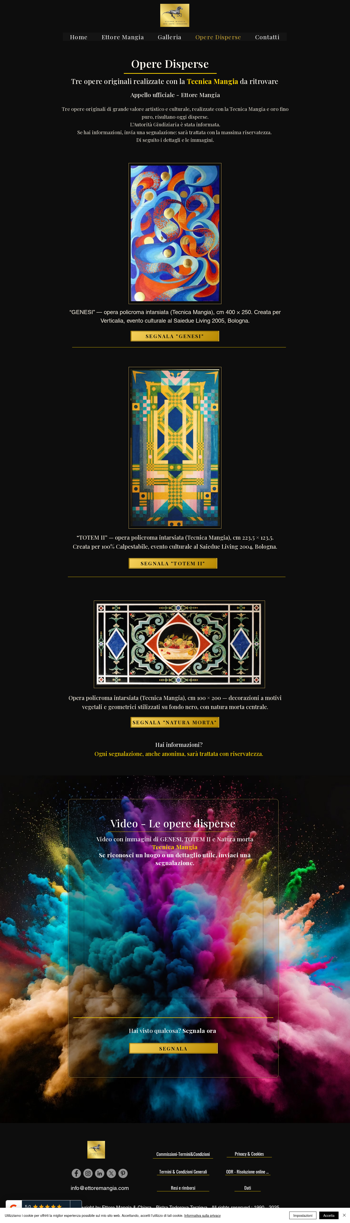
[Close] (344, 1215)
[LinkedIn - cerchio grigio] (99, 1173)
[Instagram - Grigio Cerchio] (88, 1173)
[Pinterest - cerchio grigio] (123, 1173)
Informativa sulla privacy (202, 1215)
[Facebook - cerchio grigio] (76, 1173)
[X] (111, 1173)
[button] (123, 37)
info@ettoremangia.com (100, 1188)
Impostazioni (302, 1215)
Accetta (329, 1215)
